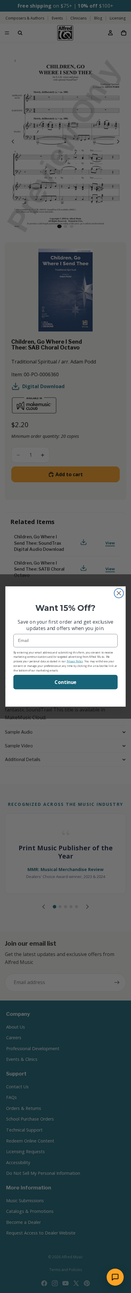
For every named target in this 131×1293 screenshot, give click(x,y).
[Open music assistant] (115, 1277)
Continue (65, 682)
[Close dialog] (119, 593)
